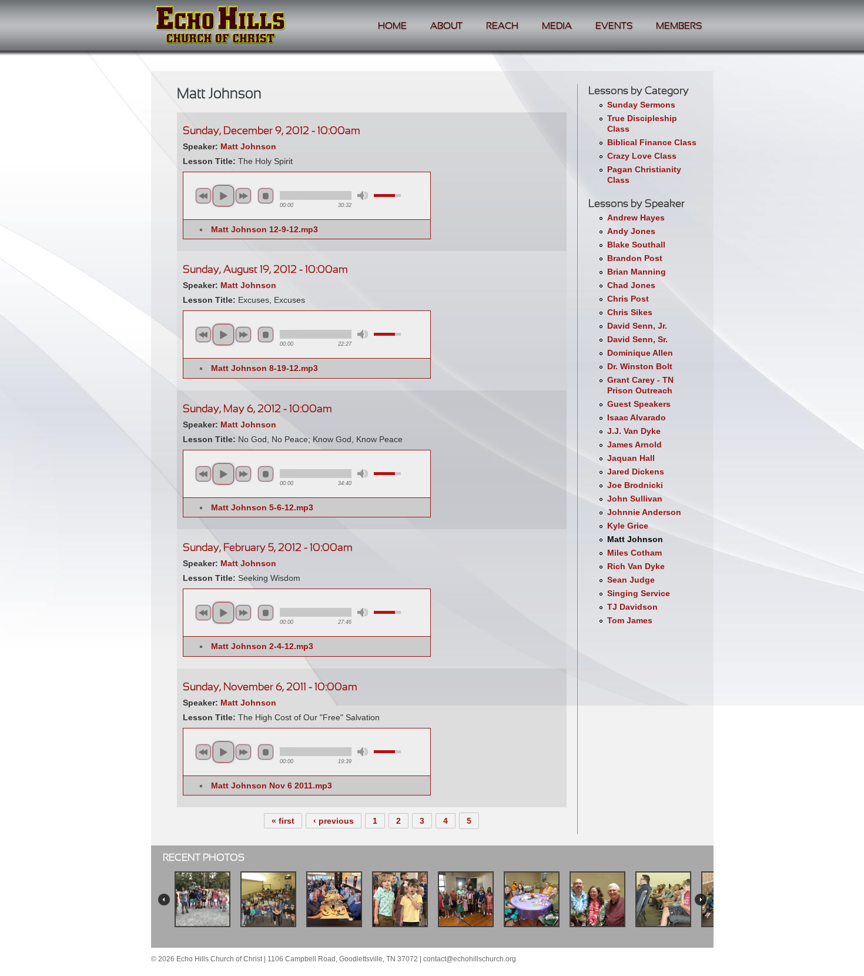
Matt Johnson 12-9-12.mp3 (264, 229)
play (223, 196)
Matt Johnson (635, 539)
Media (557, 26)
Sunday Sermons (641, 104)
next (243, 196)
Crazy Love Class (642, 156)
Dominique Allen (640, 352)
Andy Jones (631, 231)
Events (613, 26)
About (446, 26)
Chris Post (628, 298)
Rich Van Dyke (636, 566)
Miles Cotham (634, 552)
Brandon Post (634, 258)
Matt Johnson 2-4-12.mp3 (262, 646)
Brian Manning (636, 271)
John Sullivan (634, 498)
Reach (502, 26)
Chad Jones (631, 285)
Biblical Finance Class (651, 142)
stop (265, 196)
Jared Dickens (635, 471)
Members (679, 26)
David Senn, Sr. (637, 339)
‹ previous (333, 820)
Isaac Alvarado (636, 417)
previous (203, 196)
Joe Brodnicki (635, 485)
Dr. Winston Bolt (639, 366)
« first (283, 820)
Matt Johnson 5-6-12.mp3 (262, 507)
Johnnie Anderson (644, 512)
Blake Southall (636, 244)
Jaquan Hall (631, 458)
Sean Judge (631, 579)
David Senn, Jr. (637, 325)
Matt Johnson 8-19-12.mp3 (264, 368)
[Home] (221, 26)
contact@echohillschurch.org (469, 959)
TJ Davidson (632, 606)
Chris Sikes (629, 312)
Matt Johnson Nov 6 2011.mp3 (271, 785)
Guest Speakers (639, 404)
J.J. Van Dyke (634, 431)
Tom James (629, 620)
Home (392, 26)
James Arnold (634, 444)
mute (362, 195)
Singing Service (638, 593)
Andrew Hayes (636, 217)
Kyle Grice (627, 525)
